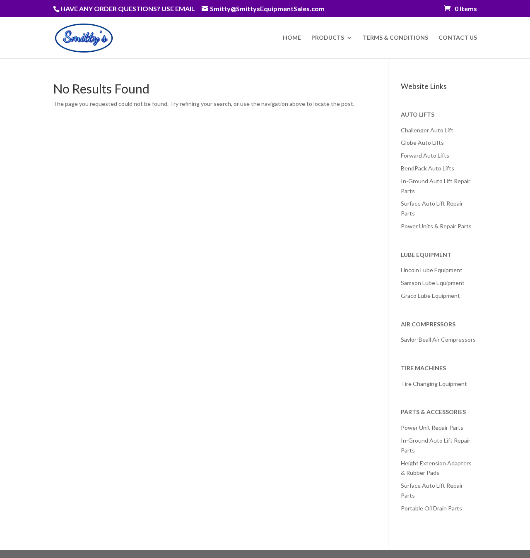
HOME (292, 38)
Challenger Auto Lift (427, 130)
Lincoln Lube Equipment (432, 269)
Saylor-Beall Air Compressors (438, 339)
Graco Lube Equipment (430, 295)
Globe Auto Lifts (422, 142)
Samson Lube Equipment (433, 282)
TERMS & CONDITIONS (395, 38)
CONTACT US (457, 38)
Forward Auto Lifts (425, 155)
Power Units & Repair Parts (436, 226)
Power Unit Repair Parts (432, 427)
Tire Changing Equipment (434, 383)
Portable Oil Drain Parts (431, 508)
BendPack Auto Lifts (427, 168)
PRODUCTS (327, 38)
